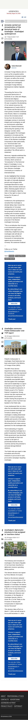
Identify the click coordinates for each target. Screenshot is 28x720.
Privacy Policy (6, 706)
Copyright (18, 706)
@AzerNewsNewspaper (15, 316)
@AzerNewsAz (9, 251)
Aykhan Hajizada (9, 258)
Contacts (5, 699)
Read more (14, 67)
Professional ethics (15, 696)
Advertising (15, 699)
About (3, 696)
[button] (2, 25)
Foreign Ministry (20, 256)
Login (24, 17)
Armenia (11, 256)
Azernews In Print (8, 703)
